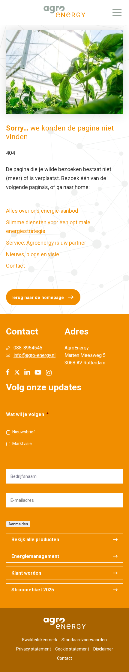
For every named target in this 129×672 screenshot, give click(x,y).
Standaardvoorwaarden (84, 639)
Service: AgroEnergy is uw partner (46, 243)
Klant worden (26, 573)
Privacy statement (33, 649)
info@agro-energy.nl (35, 355)
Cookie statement (72, 649)
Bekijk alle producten (35, 539)
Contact (15, 266)
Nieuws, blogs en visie (32, 254)
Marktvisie (22, 443)
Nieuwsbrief (23, 431)
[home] (64, 12)
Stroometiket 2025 (32, 590)
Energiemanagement (35, 556)
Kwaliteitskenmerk (39, 639)
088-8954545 (28, 348)
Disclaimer (103, 649)
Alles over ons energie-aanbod (42, 211)
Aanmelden (18, 524)
